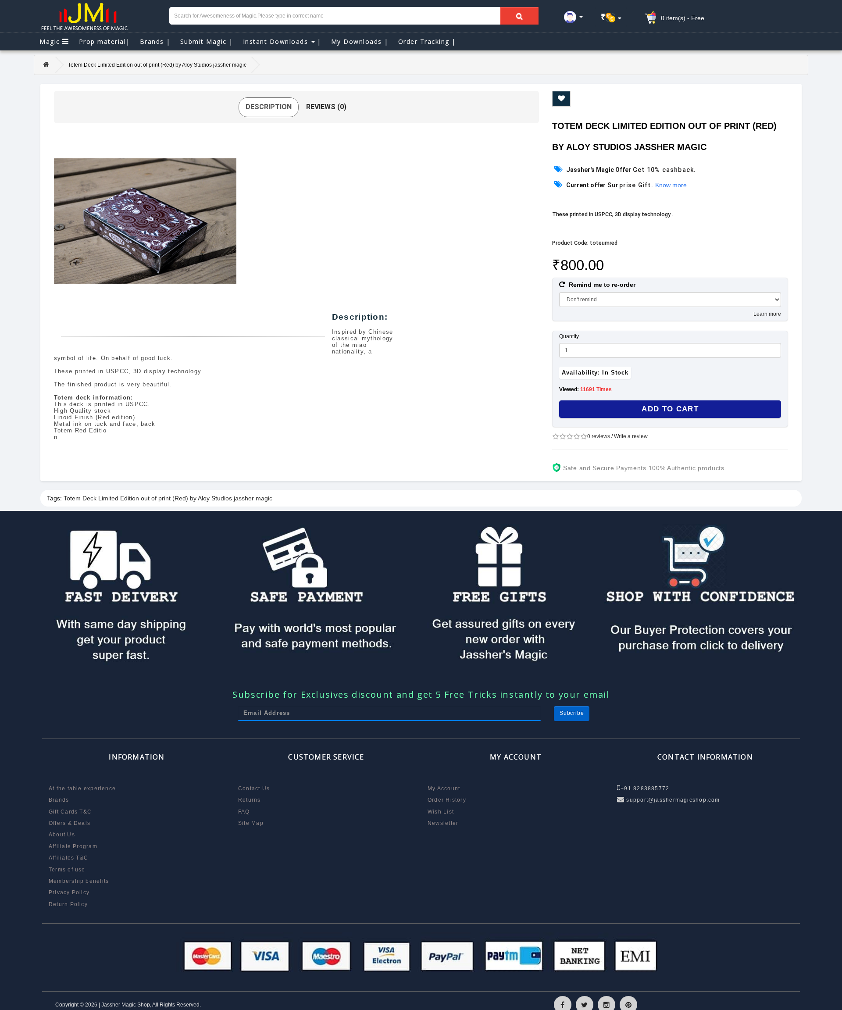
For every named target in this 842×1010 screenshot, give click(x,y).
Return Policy (68, 904)
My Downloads (360, 41)
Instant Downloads (282, 41)
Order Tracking (427, 41)
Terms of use (67, 870)
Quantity (569, 336)
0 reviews (598, 436)
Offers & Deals (69, 823)
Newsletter (443, 823)
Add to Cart (670, 409)
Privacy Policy (69, 892)
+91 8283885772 (645, 788)
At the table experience (82, 788)
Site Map (251, 823)
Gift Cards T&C (70, 812)
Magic (50, 41)
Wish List (441, 812)
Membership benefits (79, 881)
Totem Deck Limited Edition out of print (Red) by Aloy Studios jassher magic (168, 498)
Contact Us (254, 788)
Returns (249, 800)
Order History (447, 800)
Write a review (631, 436)
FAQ (244, 812)
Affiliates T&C (68, 858)
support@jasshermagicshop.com (672, 800)
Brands (155, 41)
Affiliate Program (73, 846)
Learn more (767, 314)
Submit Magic (206, 41)
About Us (62, 835)
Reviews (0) (326, 107)
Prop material (104, 41)
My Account (444, 788)
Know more (671, 185)
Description (269, 107)
